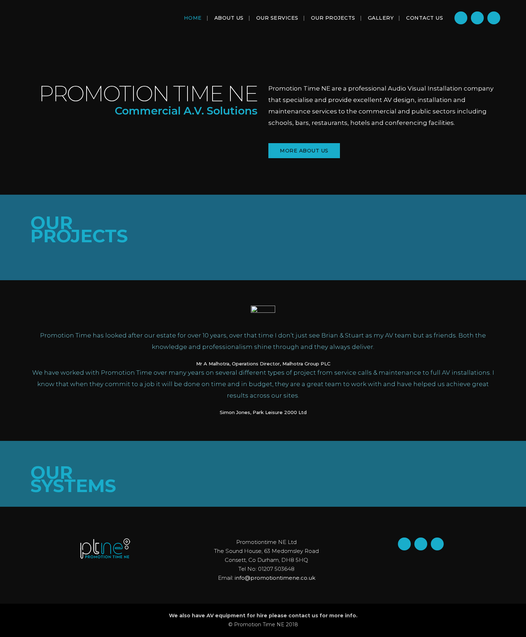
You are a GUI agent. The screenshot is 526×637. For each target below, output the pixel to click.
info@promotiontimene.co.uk (275, 577)
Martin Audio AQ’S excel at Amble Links (233, 244)
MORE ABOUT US (304, 150)
